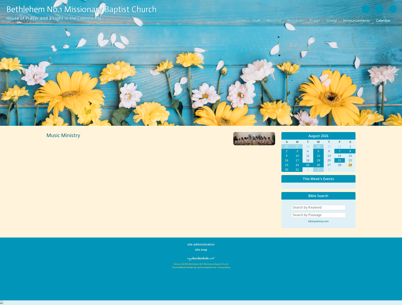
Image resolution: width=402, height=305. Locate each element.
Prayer (315, 20)
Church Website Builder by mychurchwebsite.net (194, 267)
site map (201, 250)
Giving (332, 20)
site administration (201, 244)
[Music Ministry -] (254, 144)
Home (241, 20)
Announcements (356, 20)
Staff (256, 20)
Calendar (383, 20)
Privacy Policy (224, 267)
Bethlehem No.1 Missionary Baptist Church (81, 9)
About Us (273, 20)
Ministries (295, 20)
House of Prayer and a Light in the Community (54, 18)
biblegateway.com (318, 221)
